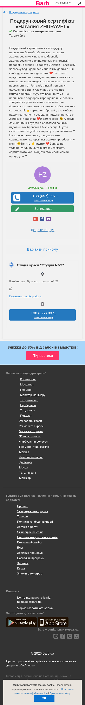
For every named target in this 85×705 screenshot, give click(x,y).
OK (44, 698)
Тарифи (22, 516)
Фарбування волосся (33, 441)
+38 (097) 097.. (43, 198)
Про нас (22, 506)
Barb (42, 3)
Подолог (26, 415)
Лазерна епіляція (30, 457)
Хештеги (22, 563)
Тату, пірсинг (27, 472)
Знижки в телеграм (29, 573)
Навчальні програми (30, 558)
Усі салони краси (30, 420)
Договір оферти (27, 526)
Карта (21, 568)
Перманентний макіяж (34, 446)
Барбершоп (28, 405)
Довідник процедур (30, 552)
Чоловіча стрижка (31, 431)
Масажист (27, 384)
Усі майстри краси (31, 426)
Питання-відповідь (29, 542)
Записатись (42, 208)
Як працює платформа (32, 511)
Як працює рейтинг (30, 532)
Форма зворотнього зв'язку (35, 608)
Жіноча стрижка (29, 436)
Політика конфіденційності (35, 521)
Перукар (26, 389)
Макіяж (24, 452)
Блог (20, 547)
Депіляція (25, 462)
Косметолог (28, 379)
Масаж (23, 467)
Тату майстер (29, 400)
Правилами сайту (60, 693)
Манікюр (25, 477)
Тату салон (27, 410)
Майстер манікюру (32, 394)
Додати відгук (42, 230)
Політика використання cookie (37, 537)
